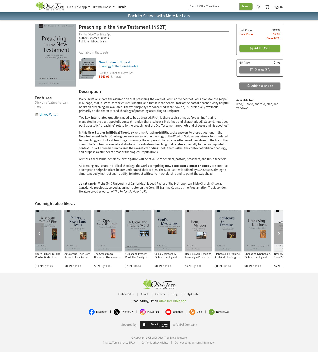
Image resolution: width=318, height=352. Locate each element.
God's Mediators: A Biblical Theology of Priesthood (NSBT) (165, 257)
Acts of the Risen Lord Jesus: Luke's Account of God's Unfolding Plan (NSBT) (77, 259)
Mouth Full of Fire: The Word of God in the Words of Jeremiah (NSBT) (47, 259)
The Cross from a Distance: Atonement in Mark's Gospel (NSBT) (107, 257)
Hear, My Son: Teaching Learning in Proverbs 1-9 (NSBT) (198, 257)
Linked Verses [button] (48, 114)
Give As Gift (262, 69)
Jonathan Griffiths (98, 38)
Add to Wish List (262, 86)
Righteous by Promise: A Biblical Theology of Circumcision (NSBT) (227, 257)
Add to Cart (262, 48)
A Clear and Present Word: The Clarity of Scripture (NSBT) (136, 257)
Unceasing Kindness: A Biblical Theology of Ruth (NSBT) (257, 257)
